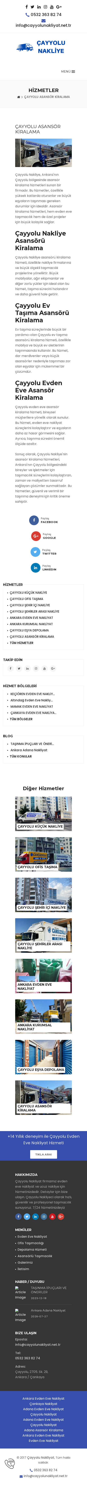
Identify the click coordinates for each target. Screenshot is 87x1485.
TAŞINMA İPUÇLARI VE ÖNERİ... (32, 744)
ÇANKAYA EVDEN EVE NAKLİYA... (33, 713)
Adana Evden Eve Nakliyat (43, 1409)
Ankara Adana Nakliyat (28, 750)
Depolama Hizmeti (32, 1249)
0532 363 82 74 (46, 14)
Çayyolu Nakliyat (43, 1414)
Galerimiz (25, 1262)
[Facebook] (34, 520)
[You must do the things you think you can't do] (21, 1293)
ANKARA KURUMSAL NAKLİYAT (31, 624)
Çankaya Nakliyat (43, 1403)
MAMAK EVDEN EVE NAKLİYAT (31, 706)
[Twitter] (35, 552)
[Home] (18, 96)
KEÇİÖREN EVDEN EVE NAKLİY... (32, 694)
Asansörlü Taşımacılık (35, 1256)
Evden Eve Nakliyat (32, 1236)
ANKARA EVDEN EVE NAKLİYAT (31, 618)
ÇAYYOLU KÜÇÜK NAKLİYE (28, 592)
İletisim (23, 1269)
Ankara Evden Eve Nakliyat (43, 1398)
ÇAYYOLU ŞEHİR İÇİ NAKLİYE (30, 605)
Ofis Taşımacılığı (31, 1243)
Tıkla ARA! (43, 1154)
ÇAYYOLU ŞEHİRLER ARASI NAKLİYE (34, 611)
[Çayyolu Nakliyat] (43, 48)
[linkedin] (35, 568)
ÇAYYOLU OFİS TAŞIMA (26, 599)
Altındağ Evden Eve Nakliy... (31, 700)
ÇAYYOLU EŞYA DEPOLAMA (29, 630)
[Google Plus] (36, 536)
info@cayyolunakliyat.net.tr (43, 25)
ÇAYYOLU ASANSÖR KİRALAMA (32, 636)
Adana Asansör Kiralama (43, 1430)
